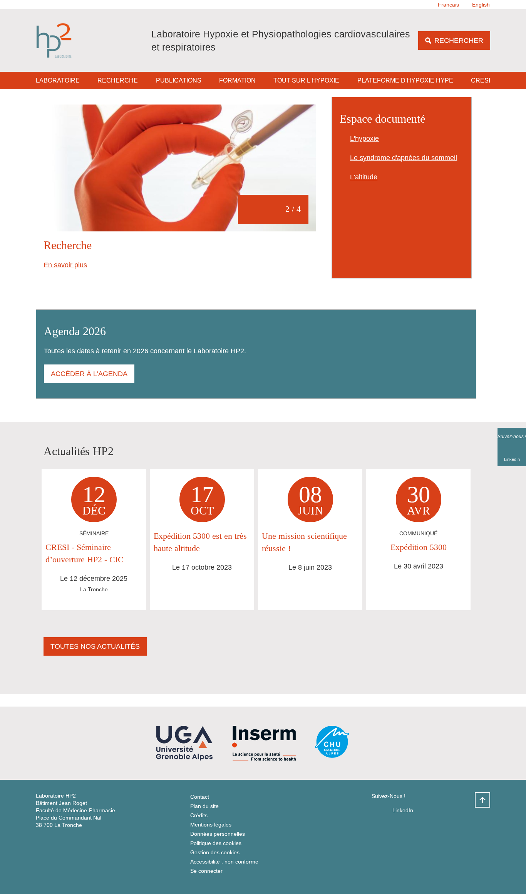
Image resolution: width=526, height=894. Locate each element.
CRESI (480, 80)
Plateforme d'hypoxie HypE (405, 80)
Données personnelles (217, 834)
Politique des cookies (215, 843)
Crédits (199, 815)
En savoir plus (65, 265)
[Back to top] (482, 800)
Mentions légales (210, 824)
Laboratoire (58, 80)
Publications (178, 80)
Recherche (117, 80)
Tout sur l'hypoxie (306, 80)
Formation (237, 80)
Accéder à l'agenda (89, 374)
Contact (199, 797)
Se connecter (206, 871)
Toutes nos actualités (95, 646)
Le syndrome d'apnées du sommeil (403, 158)
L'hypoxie (364, 138)
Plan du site (204, 806)
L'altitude (363, 177)
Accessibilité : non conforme (224, 862)
